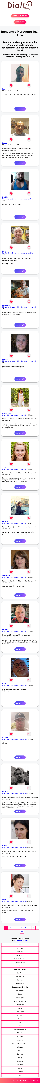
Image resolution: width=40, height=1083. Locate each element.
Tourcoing (20, 952)
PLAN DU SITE (25, 1081)
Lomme (20, 980)
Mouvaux (20, 1015)
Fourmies (20, 1026)
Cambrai (20, 973)
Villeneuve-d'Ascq (20, 959)
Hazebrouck (20, 990)
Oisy (20, 1075)
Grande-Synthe (20, 997)
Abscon (20, 1047)
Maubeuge (20, 976)
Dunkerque (20, 955)
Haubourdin (20, 1012)
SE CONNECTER (20, 22)
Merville (20, 1033)
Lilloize (4, 845)
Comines (20, 1022)
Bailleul (20, 1008)
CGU (16, 1081)
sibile (4, 467)
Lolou (4, 251)
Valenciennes (20, 962)
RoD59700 (6, 305)
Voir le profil (20, 109)
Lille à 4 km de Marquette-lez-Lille (14, 415)
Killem (20, 1068)
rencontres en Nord (21, 940)
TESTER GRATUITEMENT (20, 16)
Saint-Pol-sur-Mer (20, 1001)
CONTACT (35, 1081)
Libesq (4, 683)
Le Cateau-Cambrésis (20, 1043)
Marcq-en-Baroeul (20, 969)
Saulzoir (20, 1061)
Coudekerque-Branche (20, 987)
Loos (20, 994)
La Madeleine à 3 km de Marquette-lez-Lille (17, 253)
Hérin (20, 1050)
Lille (20, 945)
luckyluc (5, 791)
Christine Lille (7, 413)
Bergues (20, 1054)
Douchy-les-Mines (20, 1029)
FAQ (12, 1081)
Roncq (20, 1019)
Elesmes (20, 1072)
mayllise (5, 521)
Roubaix (20, 948)
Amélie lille (6, 575)
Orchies (20, 1036)
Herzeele (20, 1065)
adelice (4, 900)
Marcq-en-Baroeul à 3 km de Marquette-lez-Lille (19, 307)
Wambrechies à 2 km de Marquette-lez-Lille (17, 199)
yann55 (5, 737)
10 (22, 931)
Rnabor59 (5, 143)
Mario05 (5, 629)
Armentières (20, 983)
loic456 (5, 197)
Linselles (20, 1040)
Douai (20, 966)
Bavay (20, 1057)
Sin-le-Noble (20, 1005)
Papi (3, 89)
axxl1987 (5, 359)
